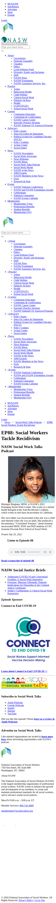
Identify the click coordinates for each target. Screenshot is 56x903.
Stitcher (11, 711)
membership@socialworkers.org (17, 811)
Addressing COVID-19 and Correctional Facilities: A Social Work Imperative (27, 578)
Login (4, 20)
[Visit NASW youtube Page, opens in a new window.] (21, 825)
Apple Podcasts (15, 702)
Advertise (12, 9)
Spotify (11, 708)
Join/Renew (13, 6)
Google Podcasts (15, 705)
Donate (11, 15)
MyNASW (12, 3)
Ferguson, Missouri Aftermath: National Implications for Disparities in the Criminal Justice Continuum (28, 585)
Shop (10, 12)
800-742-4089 (27, 805)
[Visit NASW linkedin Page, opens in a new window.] (10, 825)
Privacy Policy (26, 900)
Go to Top (40, 900)
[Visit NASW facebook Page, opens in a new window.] (2, 825)
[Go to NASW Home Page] (24, 35)
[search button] (2, 236)
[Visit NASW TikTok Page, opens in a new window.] (6, 894)
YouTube (11, 713)
